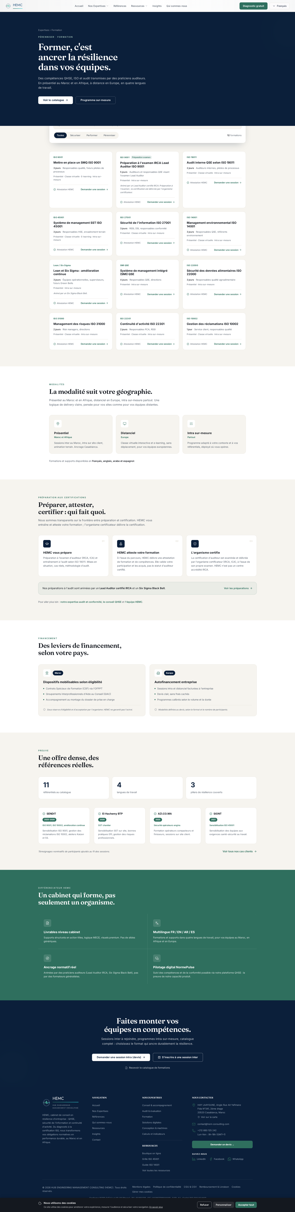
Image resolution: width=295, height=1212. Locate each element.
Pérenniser (109, 135)
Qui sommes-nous (102, 1122)
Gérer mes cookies (142, 1191)
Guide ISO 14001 (150, 1164)
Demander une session (93, 189)
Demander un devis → (222, 1144)
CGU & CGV (190, 1186)
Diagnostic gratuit (253, 5)
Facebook (219, 1159)
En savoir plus (156, 1207)
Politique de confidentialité (167, 1186)
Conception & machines (154, 1128)
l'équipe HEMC (133, 601)
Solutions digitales (151, 1122)
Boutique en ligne (151, 1153)
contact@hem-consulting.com (213, 1124)
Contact (96, 1139)
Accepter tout (246, 1204)
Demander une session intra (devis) (119, 1057)
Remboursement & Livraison (214, 1186)
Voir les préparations (236, 588)
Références (98, 1116)
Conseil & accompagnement (157, 1105)
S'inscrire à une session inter (180, 1057)
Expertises (43, 30)
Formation (147, 1116)
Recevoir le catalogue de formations (149, 1067)
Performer (92, 135)
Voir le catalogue (53, 100)
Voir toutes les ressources (156, 1170)
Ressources (98, 1128)
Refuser (204, 1204)
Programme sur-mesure (96, 100)
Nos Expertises (100, 1111)
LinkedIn (201, 1159)
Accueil (96, 1105)
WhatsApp (238, 1159)
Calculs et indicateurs (153, 1134)
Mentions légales (141, 1186)
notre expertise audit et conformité (81, 601)
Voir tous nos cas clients (238, 851)
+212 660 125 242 (207, 1130)
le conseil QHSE (112, 601)
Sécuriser (75, 135)
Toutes (60, 135)
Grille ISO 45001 (150, 1159)
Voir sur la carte (209, 1117)
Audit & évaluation (151, 1111)
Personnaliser (223, 1204)
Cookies (236, 1186)
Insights (96, 1134)
